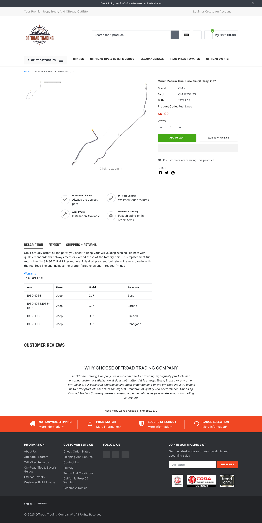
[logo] (39, 35)
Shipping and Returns (78, 457)
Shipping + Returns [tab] (81, 245)
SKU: (161, 94)
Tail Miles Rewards (36, 462)
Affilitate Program (36, 457)
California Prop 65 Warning (75, 480)
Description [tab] (33, 245)
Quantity (162, 120)
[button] (198, 148)
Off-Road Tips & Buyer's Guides (112, 59)
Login (197, 11)
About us (30, 451)
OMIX (181, 88)
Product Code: (168, 106)
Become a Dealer (75, 488)
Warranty (30, 273)
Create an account (218, 11)
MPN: (161, 100)
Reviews (42, 503)
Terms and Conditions (78, 473)
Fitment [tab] (54, 245)
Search (28, 504)
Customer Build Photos (39, 482)
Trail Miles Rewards (185, 59)
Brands (78, 59)
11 (164, 160)
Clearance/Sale (152, 59)
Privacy (68, 468)
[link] (197, 35)
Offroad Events (217, 59)
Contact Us (71, 462)
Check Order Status (76, 451)
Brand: (162, 88)
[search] (175, 35)
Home (27, 71)
